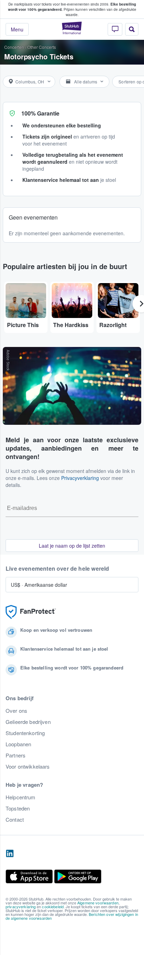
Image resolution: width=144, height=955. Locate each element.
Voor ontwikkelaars (28, 766)
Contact (15, 819)
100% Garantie (40, 113)
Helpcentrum (21, 797)
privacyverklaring (21, 906)
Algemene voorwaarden (97, 902)
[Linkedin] (10, 853)
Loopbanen (18, 744)
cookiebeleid (53, 906)
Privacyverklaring (80, 477)
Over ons (16, 710)
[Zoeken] (131, 29)
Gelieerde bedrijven (28, 722)
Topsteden (18, 808)
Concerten (14, 47)
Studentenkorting (25, 733)
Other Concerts (41, 47)
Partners (16, 755)
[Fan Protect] (31, 612)
